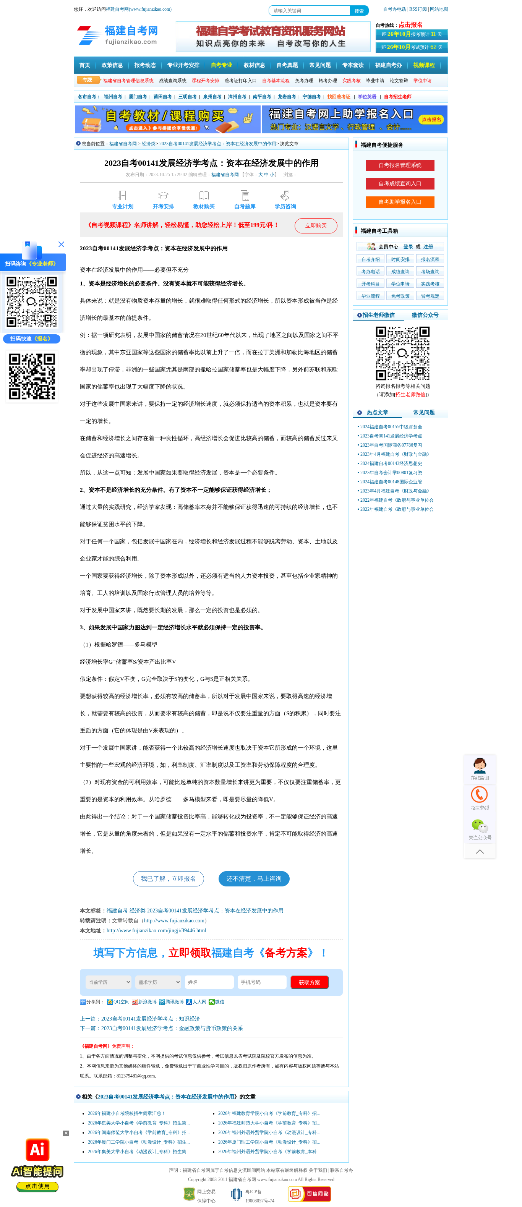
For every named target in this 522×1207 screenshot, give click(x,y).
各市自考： (89, 96)
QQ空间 (121, 1001)
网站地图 (439, 9)
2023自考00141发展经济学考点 (391, 436)
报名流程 (430, 259)
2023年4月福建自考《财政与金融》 (395, 454)
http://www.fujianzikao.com (174, 920)
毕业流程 (371, 296)
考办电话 (371, 271)
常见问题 (320, 65)
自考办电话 (394, 9)
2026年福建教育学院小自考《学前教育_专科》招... (269, 1113)
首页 (84, 65)
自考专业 (221, 65)
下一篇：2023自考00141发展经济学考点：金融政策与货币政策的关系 (161, 1028)
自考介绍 (371, 259)
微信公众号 (425, 315)
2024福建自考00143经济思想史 (391, 463)
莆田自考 (163, 96)
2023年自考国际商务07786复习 (391, 445)
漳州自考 (237, 96)
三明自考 (187, 96)
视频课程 (424, 65)
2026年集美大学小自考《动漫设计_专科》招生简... (139, 1151)
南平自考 (262, 96)
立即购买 (316, 225)
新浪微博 (147, 1001)
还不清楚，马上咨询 (254, 878)
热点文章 (377, 412)
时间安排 (400, 259)
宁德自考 (312, 96)
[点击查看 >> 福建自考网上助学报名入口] (31, 402)
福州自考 (113, 96)
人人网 (199, 1001)
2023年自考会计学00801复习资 (391, 472)
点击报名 (411, 24)
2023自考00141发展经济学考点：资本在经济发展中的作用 (217, 143)
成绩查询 (400, 271)
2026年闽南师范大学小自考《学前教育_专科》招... (139, 1132)
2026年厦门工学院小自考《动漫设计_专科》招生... (139, 1142)
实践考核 (430, 284)
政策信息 (112, 65)
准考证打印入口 (241, 80)
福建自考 (117, 911)
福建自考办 (388, 65)
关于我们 (318, 1170)
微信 (219, 1001)
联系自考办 (341, 1170)
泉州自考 (212, 96)
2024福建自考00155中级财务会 (391, 426)
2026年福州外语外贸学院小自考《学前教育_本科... (269, 1151)
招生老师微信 (379, 315)
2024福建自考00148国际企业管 (391, 481)
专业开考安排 (183, 65)
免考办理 (304, 80)
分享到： (95, 1001)
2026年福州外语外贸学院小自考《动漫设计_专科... (269, 1132)
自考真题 (287, 65)
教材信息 (254, 65)
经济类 (149, 143)
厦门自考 (138, 96)
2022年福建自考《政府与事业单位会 (397, 500)
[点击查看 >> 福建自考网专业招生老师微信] (31, 327)
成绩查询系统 (172, 80)
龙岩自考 (287, 96)
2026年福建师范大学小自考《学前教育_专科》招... (269, 1123)
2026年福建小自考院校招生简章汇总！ (127, 1113)
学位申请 (400, 284)
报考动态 (145, 65)
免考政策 (400, 296)
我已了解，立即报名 (168, 878)
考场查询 (430, 271)
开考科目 (371, 284)
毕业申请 (375, 80)
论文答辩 (399, 80)
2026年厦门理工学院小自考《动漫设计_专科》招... (269, 1142)
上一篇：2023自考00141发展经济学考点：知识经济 (140, 1019)
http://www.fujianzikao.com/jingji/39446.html (156, 930)
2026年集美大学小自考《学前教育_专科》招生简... (139, 1123)
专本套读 (353, 65)
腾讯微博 (174, 1001)
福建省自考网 (123, 143)
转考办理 (328, 80)
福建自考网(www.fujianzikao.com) (139, 9)
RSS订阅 (418, 9)
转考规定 (430, 296)
